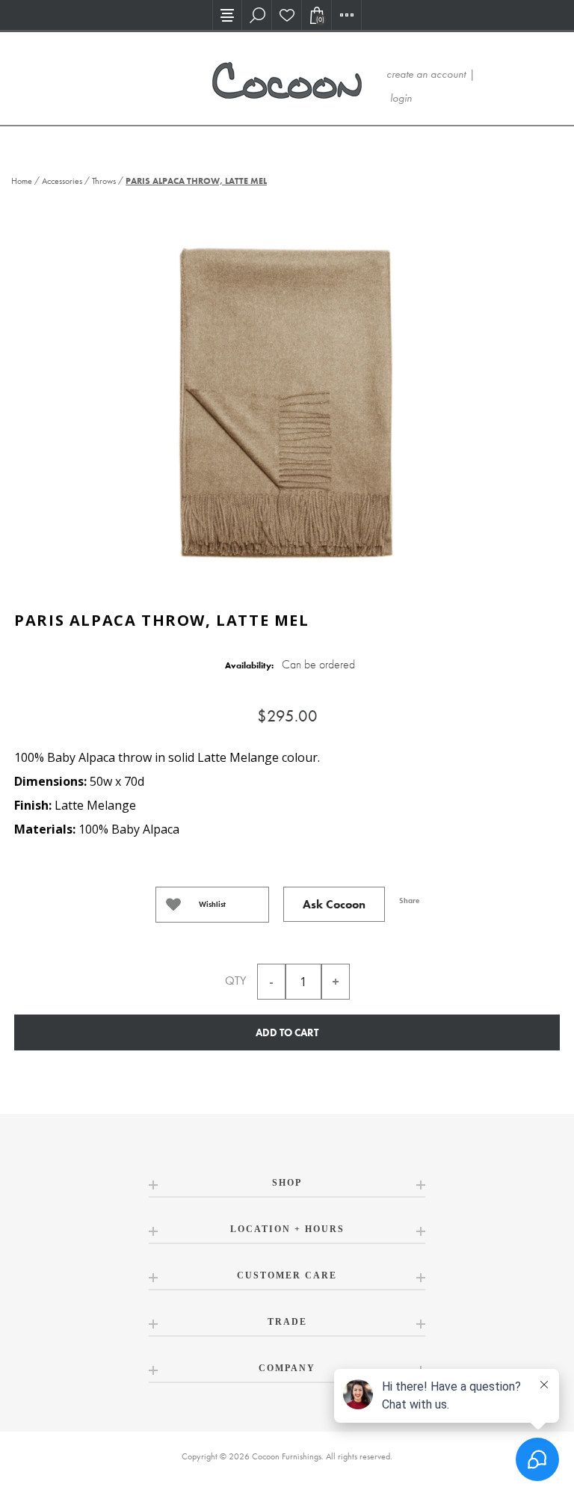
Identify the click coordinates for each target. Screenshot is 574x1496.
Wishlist (212, 904)
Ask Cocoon (334, 904)
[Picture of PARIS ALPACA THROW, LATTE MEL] (287, 400)
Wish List (287, 15)
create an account (426, 74)
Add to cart (287, 1032)
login (401, 97)
